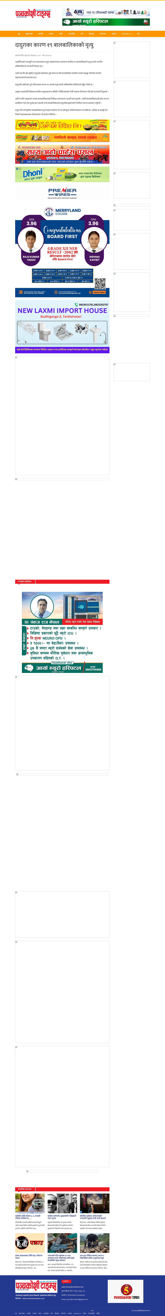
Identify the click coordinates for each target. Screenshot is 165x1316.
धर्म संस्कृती (91, 1313)
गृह (19, 33)
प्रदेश (61, 33)
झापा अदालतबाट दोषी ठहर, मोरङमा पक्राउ (28, 1257)
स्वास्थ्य (114, 33)
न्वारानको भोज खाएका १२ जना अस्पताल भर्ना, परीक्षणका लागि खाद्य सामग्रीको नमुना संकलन (61, 1258)
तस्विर (98, 1313)
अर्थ (82, 33)
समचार (51, 33)
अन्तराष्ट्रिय (71, 33)
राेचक (84, 1313)
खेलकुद (91, 33)
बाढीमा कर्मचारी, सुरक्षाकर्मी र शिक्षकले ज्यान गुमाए (62, 1217)
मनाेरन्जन (103, 33)
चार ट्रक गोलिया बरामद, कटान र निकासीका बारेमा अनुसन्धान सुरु (92, 1257)
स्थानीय (40, 33)
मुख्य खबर (29, 33)
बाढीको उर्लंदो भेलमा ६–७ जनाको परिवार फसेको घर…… (27, 1217)
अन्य (138, 33)
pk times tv (126, 33)
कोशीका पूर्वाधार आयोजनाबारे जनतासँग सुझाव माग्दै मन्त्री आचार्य (93, 1217)
